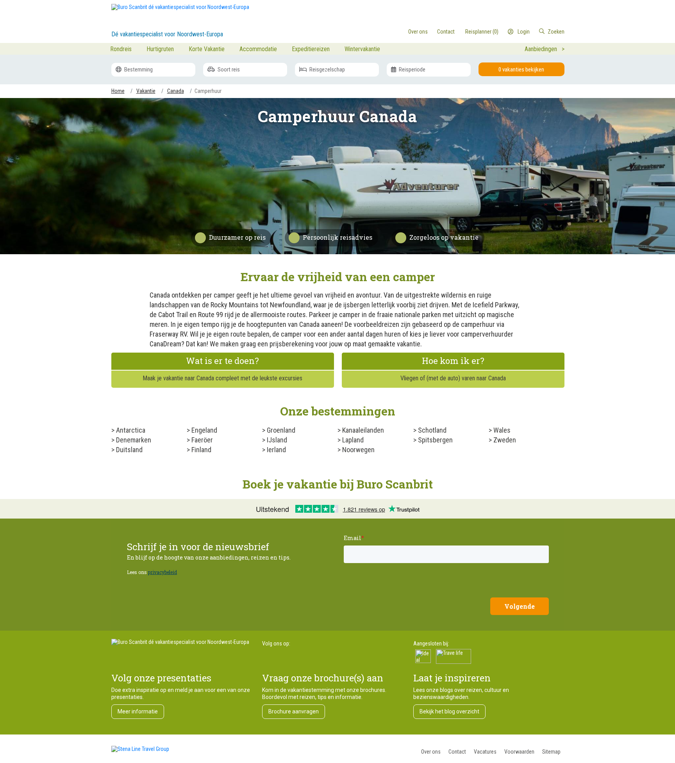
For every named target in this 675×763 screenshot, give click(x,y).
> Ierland (274, 450)
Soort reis (228, 69)
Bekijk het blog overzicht (449, 711)
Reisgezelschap (326, 69)
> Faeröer (200, 440)
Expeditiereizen (311, 49)
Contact (457, 752)
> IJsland (274, 440)
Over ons (431, 752)
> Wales (500, 430)
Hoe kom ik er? (453, 360)
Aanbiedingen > (544, 49)
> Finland (199, 450)
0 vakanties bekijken (521, 69)
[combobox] (532, 31)
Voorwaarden (519, 752)
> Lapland (351, 440)
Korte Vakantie (207, 49)
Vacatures (485, 752)
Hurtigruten (160, 49)
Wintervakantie (362, 49)
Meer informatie (138, 711)
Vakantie (145, 91)
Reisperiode (411, 69)
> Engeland (202, 430)
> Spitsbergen (433, 440)
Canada (175, 91)
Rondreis (121, 49)
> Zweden (502, 440)
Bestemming (138, 69)
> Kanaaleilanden (361, 430)
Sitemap (551, 752)
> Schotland (429, 430)
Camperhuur (208, 91)
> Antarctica (128, 430)
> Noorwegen (356, 450)
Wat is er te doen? (222, 360)
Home (118, 91)
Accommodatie (258, 49)
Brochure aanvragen (293, 711)
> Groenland (278, 430)
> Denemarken (131, 440)
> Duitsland (127, 450)
